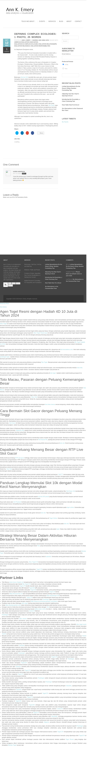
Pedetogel (46, 599)
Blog (61, 21)
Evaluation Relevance (22, 46)
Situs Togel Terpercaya (40, 333)
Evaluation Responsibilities (40, 46)
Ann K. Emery (26, 40)
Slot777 (60, 474)
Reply (24, 173)
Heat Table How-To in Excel (70, 105)
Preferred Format (67, 61)
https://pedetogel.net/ (53, 595)
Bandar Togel (12, 745)
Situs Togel (3, 323)
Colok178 (32, 611)
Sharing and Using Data (40, 40)
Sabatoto (22, 645)
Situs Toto (34, 397)
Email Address (66, 54)
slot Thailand (17, 502)
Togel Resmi (70, 739)
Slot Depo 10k (70, 491)
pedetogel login (5, 357)
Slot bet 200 (24, 77)
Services (52, 21)
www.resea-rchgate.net (16, 582)
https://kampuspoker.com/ (13, 605)
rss (5, 284)
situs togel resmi (81, 624)
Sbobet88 (54, 716)
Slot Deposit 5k (42, 439)
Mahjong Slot (20, 430)
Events (42, 21)
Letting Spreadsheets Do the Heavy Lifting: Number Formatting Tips (71, 88)
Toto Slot (9, 469)
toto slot (62, 443)
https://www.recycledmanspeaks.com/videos (44, 601)
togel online (70, 507)
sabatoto (48, 556)
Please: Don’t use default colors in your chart (74, 273)
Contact (78, 21)
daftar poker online (40, 609)
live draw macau (50, 404)
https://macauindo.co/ (16, 593)
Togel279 (45, 693)
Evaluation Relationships (48, 44)
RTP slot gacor (19, 458)
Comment (6, 50)
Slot (48, 607)
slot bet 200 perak (43, 496)
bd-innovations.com (67, 349)
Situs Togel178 (33, 562)
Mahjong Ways (4, 303)
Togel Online (53, 518)
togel (57, 529)
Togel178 (39, 569)
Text (66, 68)
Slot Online (3, 307)
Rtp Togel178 (26, 584)
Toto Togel (44, 362)
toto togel (53, 373)
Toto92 (4, 634)
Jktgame (46, 722)
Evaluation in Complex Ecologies (26, 44)
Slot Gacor (12, 423)
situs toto (79, 367)
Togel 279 (23, 586)
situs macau (23, 618)
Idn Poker (52, 105)
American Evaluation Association (26, 42)
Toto (38, 546)
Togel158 (32, 588)
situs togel (25, 603)
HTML (66, 64)
